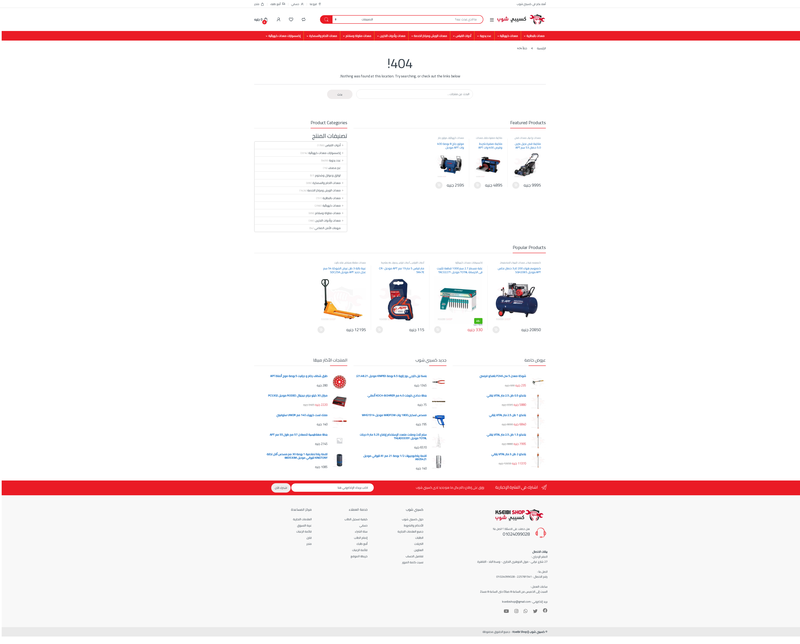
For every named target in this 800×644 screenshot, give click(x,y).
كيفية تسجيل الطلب (356, 519)
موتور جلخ (442, 137)
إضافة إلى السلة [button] (515, 185)
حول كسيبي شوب (412, 519)
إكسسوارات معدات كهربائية (284, 35)
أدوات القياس (463, 35)
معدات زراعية (534, 137)
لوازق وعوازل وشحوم (328, 175)
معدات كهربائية (509, 35)
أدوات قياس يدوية (401, 262)
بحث (339, 94)
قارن (309, 537)
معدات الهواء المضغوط (513, 262)
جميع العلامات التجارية (410, 531)
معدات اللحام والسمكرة (323, 35)
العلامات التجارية (302, 519)
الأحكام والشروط (413, 525)
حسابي (295, 3)
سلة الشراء (361, 531)
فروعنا (313, 3)
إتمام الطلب (361, 537)
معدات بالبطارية (535, 35)
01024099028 (516, 534)
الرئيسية (541, 48)
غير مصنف (334, 168)
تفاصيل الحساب (414, 556)
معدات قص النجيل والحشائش (528, 139)
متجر (256, 3)
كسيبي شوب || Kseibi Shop (528, 631)
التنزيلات (418, 543)
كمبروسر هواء (533, 262)
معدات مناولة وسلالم (358, 35)
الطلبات (419, 537)
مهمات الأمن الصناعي (327, 228)
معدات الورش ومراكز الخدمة (430, 35)
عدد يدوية (485, 35)
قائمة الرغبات (360, 550)
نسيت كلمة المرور (412, 562)
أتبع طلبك (275, 3)
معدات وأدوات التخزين (392, 35)
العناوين (418, 550)
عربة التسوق (304, 525)
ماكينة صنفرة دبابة (493, 137)
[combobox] (429, 19)
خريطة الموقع (359, 556)
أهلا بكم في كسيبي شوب (531, 3)
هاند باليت (339, 262)
